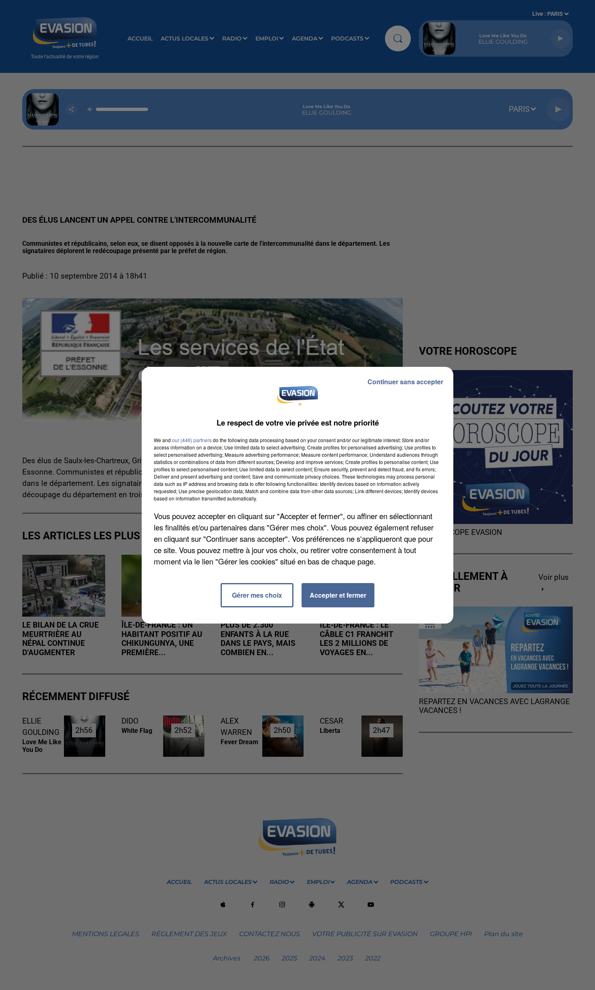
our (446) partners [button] (192, 439)
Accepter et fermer (338, 595)
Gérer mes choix (257, 595)
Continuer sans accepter (405, 381)
